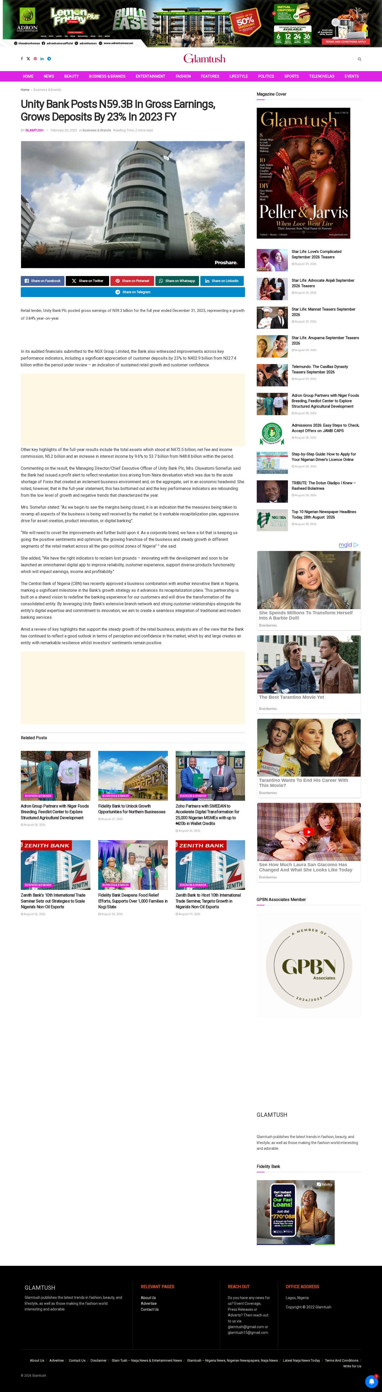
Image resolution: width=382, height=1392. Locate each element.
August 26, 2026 (189, 830)
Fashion (183, 76)
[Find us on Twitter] (28, 59)
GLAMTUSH (34, 130)
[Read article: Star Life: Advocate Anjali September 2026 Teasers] (272, 289)
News (49, 76)
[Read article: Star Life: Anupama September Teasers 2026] (272, 346)
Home (28, 76)
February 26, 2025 (64, 130)
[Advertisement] (133, 410)
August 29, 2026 (305, 264)
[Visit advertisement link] (191, 23)
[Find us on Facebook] (22, 59)
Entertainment (151, 76)
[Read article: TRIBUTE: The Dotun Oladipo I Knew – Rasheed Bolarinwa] (272, 491)
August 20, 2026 (112, 914)
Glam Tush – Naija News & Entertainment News (147, 1360)
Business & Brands (107, 76)
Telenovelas (321, 76)
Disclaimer (99, 1360)
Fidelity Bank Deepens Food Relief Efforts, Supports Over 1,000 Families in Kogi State (133, 901)
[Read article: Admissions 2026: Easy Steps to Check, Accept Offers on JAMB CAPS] (272, 434)
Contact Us (150, 1309)
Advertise (149, 1303)
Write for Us (352, 1366)
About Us (148, 1298)
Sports (292, 76)
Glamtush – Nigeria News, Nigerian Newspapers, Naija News (232, 1360)
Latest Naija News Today (301, 1360)
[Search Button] (359, 59)
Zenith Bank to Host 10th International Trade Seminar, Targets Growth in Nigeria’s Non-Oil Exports (208, 901)
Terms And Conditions (341, 1360)
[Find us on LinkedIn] (42, 59)
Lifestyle (239, 76)
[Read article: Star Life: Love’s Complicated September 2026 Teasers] (272, 260)
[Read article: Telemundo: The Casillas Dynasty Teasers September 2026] (272, 375)
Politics (266, 76)
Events (352, 76)
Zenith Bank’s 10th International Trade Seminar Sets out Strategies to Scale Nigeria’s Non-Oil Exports (53, 901)
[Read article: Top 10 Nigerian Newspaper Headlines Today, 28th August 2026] (272, 520)
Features (210, 76)
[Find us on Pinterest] (35, 59)
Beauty (71, 76)
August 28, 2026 (34, 824)
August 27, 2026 (112, 819)
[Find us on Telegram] (49, 59)
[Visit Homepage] (204, 59)
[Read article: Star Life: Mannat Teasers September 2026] (272, 318)
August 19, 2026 (189, 914)
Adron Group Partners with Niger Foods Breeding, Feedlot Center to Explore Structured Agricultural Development (55, 812)
